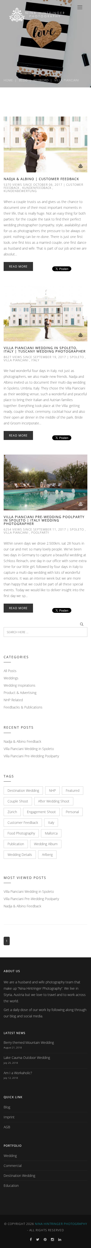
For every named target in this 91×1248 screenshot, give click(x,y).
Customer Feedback (23, 822)
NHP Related (13, 700)
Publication (16, 844)
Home (8, 80)
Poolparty (40, 533)
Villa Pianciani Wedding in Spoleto (29, 748)
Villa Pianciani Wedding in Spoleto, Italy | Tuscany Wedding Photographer (45, 350)
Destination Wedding (23, 790)
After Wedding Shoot (53, 801)
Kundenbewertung (20, 191)
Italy (35, 360)
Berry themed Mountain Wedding (29, 1042)
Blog (23, 80)
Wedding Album (46, 844)
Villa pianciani (66, 80)
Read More (18, 266)
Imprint (9, 1117)
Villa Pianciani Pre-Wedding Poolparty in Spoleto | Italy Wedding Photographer (44, 520)
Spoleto (77, 357)
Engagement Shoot (41, 812)
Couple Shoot (18, 801)
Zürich (12, 812)
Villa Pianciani (16, 360)
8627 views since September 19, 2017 (35, 357)
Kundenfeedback (36, 188)
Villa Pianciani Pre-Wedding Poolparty (31, 756)
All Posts (10, 670)
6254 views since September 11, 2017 (35, 529)
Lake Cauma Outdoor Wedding (27, 1057)
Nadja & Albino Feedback (22, 741)
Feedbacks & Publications (23, 707)
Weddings (11, 678)
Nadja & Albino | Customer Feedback (41, 179)
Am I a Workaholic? (18, 1073)
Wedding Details (20, 854)
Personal (72, 812)
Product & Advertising (20, 692)
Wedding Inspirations (19, 685)
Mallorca (51, 833)
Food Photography (21, 833)
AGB (7, 1127)
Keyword (41, 80)
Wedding (10, 1155)
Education (11, 1185)
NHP (52, 790)
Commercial (13, 1165)
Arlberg (47, 854)
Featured (72, 790)
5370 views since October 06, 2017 (33, 185)
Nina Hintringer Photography (61, 1224)
